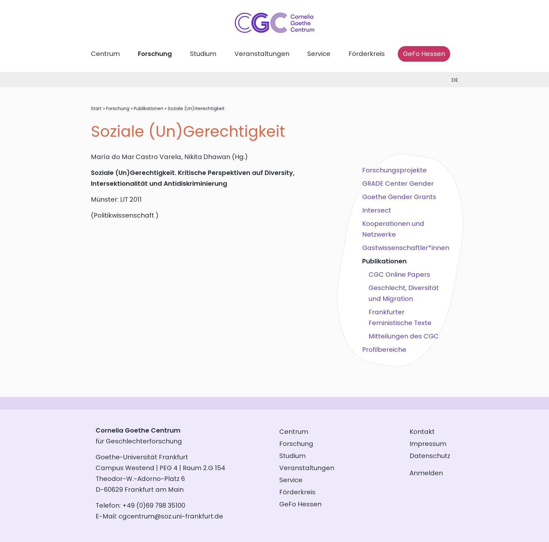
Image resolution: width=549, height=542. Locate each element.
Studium (203, 53)
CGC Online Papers (399, 274)
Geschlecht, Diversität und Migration (404, 293)
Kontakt (422, 431)
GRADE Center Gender (398, 183)
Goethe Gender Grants (399, 196)
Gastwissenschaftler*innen (405, 247)
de (454, 80)
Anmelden (426, 473)
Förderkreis (367, 53)
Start (96, 108)
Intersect (376, 210)
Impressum (428, 443)
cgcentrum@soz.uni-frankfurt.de (171, 516)
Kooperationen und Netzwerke (393, 229)
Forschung (155, 53)
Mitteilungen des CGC (404, 336)
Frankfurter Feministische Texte (400, 317)
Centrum (105, 53)
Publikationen (148, 108)
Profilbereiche (384, 349)
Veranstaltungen (261, 53)
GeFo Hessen (424, 53)
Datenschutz (430, 455)
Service (318, 53)
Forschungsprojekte (394, 170)
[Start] (274, 30)
